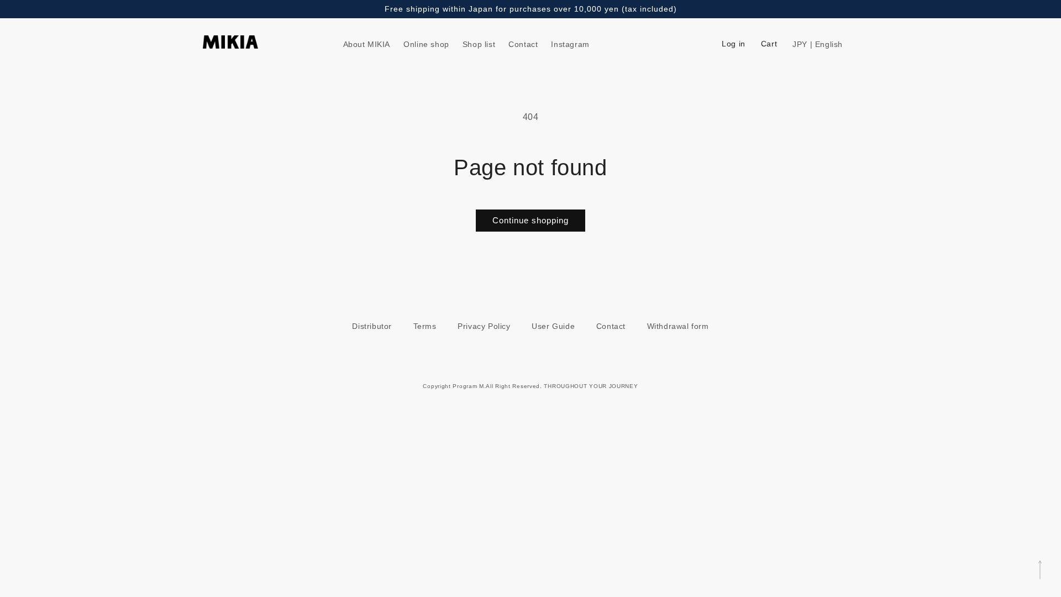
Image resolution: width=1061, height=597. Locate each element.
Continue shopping (530, 220)
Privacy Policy (484, 326)
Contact (611, 326)
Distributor (372, 326)
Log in (733, 43)
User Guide (553, 326)
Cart (769, 43)
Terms (425, 326)
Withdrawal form (678, 326)
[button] (845, 44)
